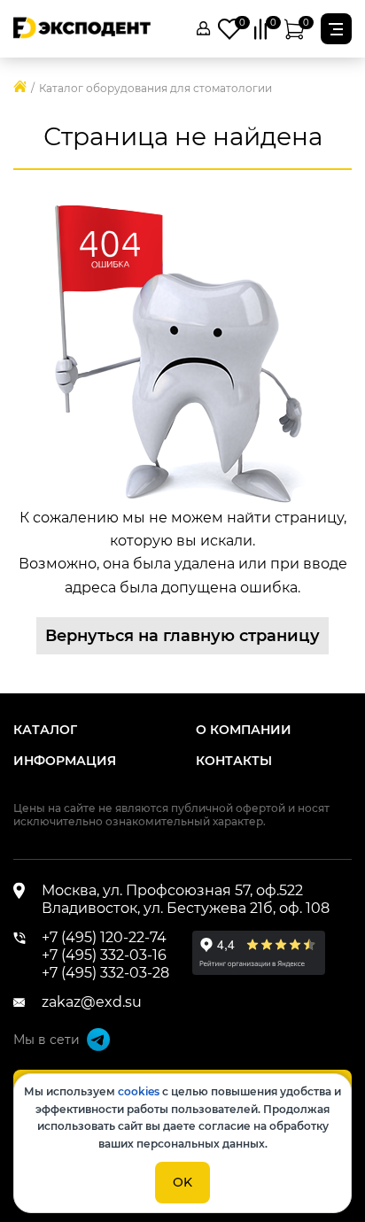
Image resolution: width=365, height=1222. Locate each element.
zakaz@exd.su (92, 1002)
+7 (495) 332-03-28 (105, 972)
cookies (138, 1091)
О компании (243, 730)
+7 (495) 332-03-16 (104, 955)
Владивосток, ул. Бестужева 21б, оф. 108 (186, 908)
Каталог (45, 730)
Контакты (234, 761)
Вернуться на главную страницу (182, 636)
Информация (64, 761)
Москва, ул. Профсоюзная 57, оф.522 (172, 890)
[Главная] (20, 88)
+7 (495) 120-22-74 (104, 937)
